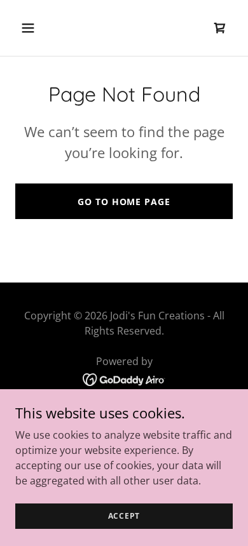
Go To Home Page (124, 202)
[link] (220, 28)
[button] (40, 28)
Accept (124, 515)
